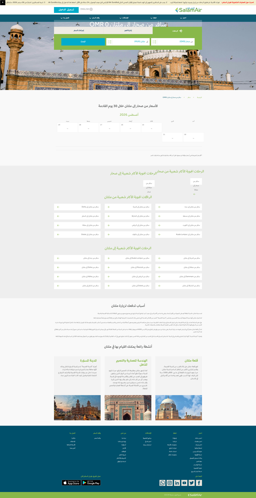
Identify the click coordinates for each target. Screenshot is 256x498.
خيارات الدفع (173, 448)
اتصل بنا (66, 18)
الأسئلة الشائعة (71, 445)
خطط (155, 18)
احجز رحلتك (198, 438)
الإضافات (125, 18)
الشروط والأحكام (121, 458)
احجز (184, 18)
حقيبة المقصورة (198, 468)
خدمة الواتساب (197, 465)
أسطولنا (123, 445)
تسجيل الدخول (66, 10)
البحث (83, 42)
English (85, 9)
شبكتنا (175, 441)
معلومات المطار (172, 455)
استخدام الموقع (122, 461)
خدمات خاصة (173, 451)
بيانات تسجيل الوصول (196, 458)
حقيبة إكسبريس (197, 451)
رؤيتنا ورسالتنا (122, 441)
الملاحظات (72, 441)
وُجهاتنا (175, 438)
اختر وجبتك (198, 445)
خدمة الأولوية (198, 455)
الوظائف (123, 451)
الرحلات (175, 31)
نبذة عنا (124, 438)
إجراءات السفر (79, 31)
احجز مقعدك (198, 441)
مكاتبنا (73, 438)
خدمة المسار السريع (196, 471)
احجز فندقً (148, 441)
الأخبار (124, 448)
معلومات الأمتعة (172, 445)
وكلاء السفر (95, 18)
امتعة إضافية (198, 448)
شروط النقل (122, 455)
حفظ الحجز (199, 461)
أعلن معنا (72, 448)
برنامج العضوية (147, 438)
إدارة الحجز (128, 31)
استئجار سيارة (147, 445)
